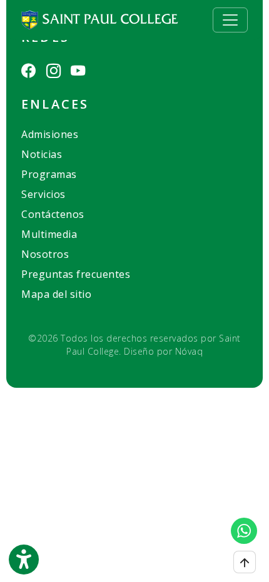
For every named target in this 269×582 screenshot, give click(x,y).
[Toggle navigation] (230, 19)
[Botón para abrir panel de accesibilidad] (24, 560)
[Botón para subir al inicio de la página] (244, 562)
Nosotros (45, 254)
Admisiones (49, 134)
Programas (49, 174)
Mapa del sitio (56, 294)
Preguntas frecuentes (75, 274)
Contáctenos (52, 214)
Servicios (43, 194)
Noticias (41, 154)
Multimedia (49, 234)
